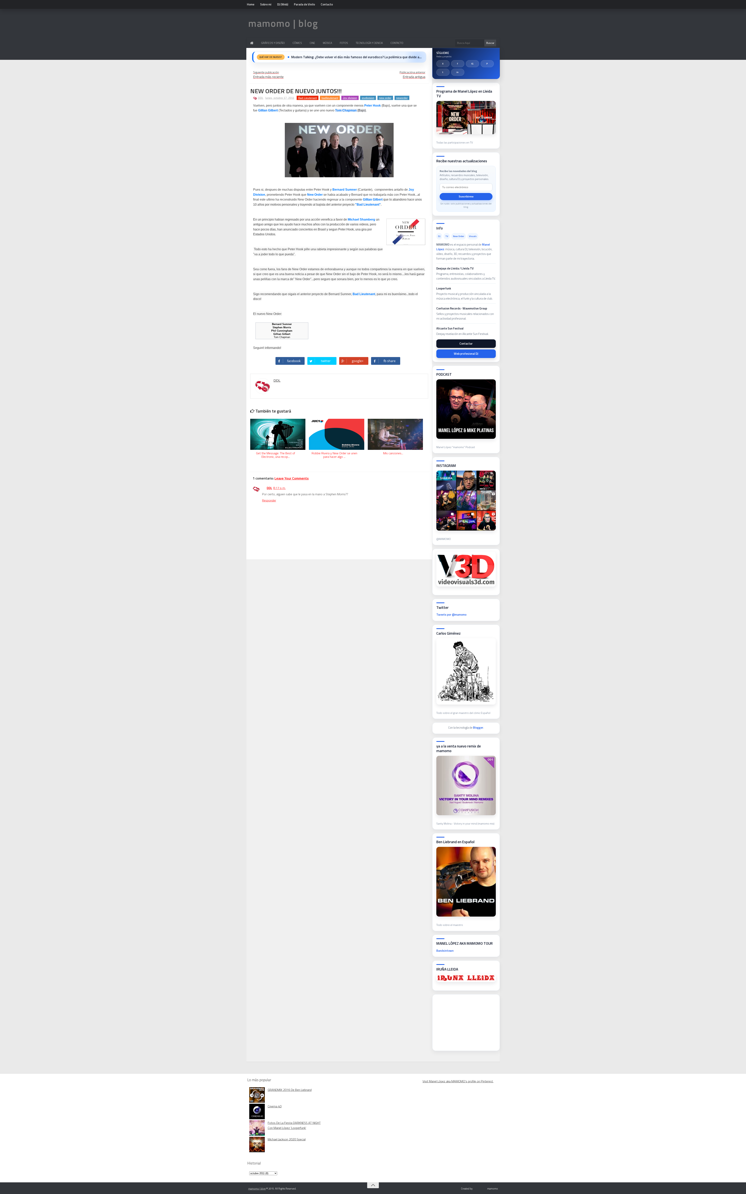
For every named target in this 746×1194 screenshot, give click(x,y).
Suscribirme (466, 196)
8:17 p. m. (279, 488)
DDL (260, 97)
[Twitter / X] (443, 63)
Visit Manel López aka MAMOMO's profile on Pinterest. (458, 1081)
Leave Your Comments (292, 478)
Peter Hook (372, 105)
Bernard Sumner (344, 189)
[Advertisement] (465, 1021)
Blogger (478, 727)
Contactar (466, 343)
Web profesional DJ (466, 353)
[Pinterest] (487, 63)
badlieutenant (330, 97)
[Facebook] (457, 63)
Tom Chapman (346, 110)
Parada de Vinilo (304, 4)
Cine (312, 43)
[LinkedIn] (457, 72)
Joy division (350, 97)
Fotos (344, 43)
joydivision (368, 97)
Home (250, 4)
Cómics (297, 43)
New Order (315, 194)
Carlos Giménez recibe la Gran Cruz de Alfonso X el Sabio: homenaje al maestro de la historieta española (356, 57)
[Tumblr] (443, 72)
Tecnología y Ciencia (369, 43)
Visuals (473, 236)
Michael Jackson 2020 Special (287, 1139)
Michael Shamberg (361, 219)
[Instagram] (472, 63)
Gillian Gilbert (268, 110)
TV (446, 236)
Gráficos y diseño (273, 43)
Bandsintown (445, 950)
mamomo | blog (283, 23)
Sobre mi (265, 4)
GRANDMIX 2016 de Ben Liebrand (290, 1089)
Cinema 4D (275, 1106)
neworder (402, 97)
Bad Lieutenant (307, 97)
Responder (269, 500)
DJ (439, 236)
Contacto (327, 4)
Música (327, 43)
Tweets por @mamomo (451, 614)
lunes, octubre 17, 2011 (279, 97)
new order (385, 97)
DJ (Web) (282, 4)
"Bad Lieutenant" (368, 204)
